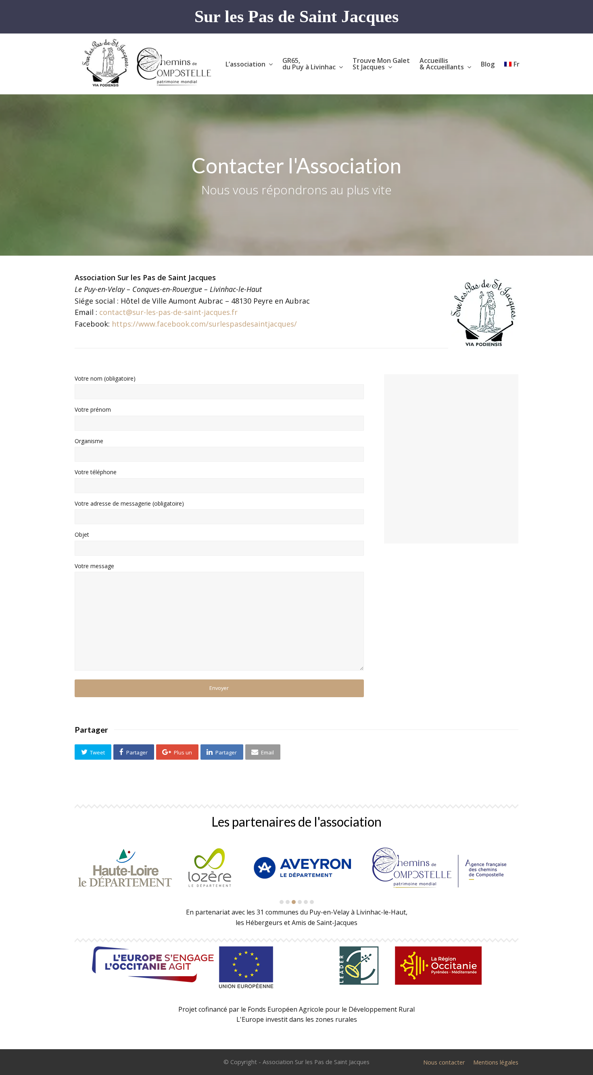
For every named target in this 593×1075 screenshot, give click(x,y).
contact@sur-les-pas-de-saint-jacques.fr (168, 312)
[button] (93, 752)
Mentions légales (495, 1062)
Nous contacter (444, 1062)
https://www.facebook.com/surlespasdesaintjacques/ (204, 324)
